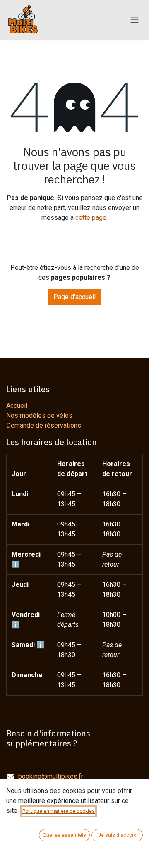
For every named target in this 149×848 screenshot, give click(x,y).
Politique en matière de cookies (58, 811)
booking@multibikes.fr (50, 776)
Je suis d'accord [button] (117, 835)
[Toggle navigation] (134, 20)
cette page (90, 218)
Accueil (16, 406)
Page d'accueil (74, 297)
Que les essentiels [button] (64, 835)
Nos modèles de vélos (39, 415)
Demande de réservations (43, 425)
